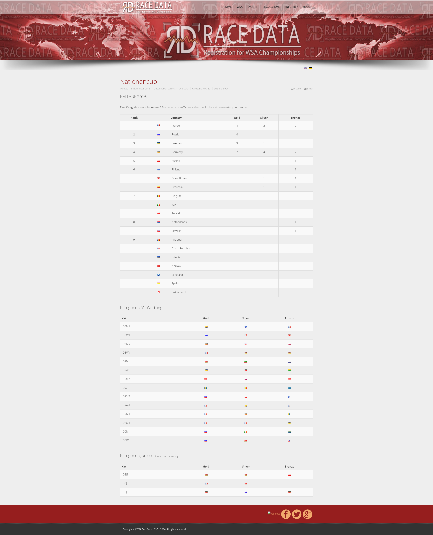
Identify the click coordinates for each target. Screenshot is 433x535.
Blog (306, 7)
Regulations (271, 7)
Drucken (297, 88)
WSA (240, 7)
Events (252, 7)
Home (228, 7)
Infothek (291, 7)
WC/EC (206, 88)
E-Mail (309, 88)
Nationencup (138, 81)
